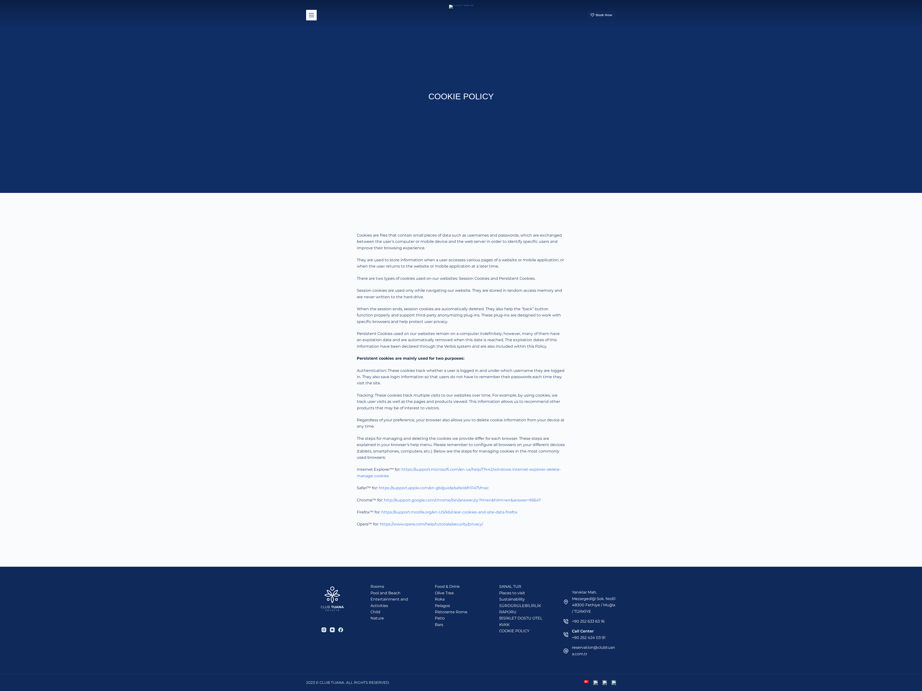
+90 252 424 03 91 (589, 637)
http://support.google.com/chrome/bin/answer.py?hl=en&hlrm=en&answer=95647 (462, 500)
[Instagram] (323, 629)
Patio (440, 618)
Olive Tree (444, 593)
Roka (440, 599)
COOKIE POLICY (514, 631)
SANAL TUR (510, 586)
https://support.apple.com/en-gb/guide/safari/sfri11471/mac (434, 488)
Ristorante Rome (451, 612)
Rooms (377, 586)
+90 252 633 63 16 (588, 621)
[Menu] (311, 15)
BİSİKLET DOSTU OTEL (520, 618)
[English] (595, 682)
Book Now (604, 15)
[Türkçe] (586, 681)
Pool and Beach (385, 593)
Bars (439, 624)
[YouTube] (332, 629)
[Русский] (604, 682)
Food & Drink (447, 586)
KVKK (504, 624)
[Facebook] (340, 629)
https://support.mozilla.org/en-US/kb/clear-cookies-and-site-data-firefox (449, 512)
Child (375, 612)
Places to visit (512, 593)
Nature (377, 618)
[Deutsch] (614, 682)
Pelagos (442, 605)
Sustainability (512, 599)
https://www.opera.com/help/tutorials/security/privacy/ (431, 524)
